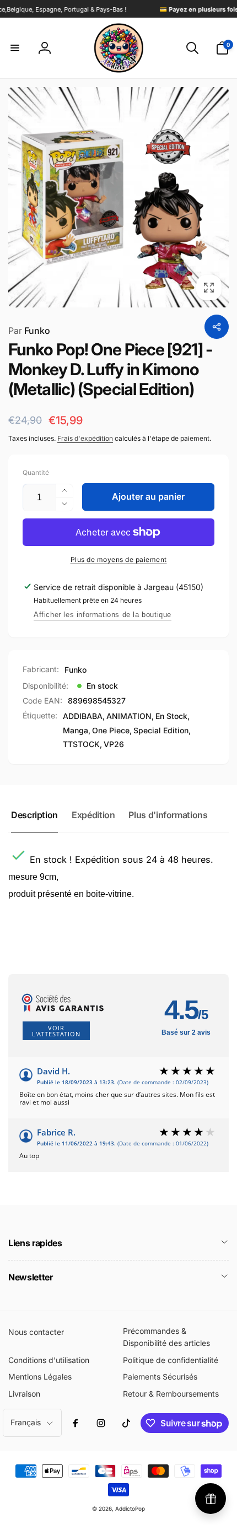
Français (25, 1422)
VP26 (114, 744)
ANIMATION (129, 716)
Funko (29, 330)
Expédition (93, 814)
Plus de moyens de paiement (119, 559)
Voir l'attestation (56, 1031)
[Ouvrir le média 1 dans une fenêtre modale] (118, 197)
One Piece (111, 730)
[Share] (216, 327)
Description (34, 814)
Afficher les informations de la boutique (102, 614)
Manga (75, 730)
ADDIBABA (83, 716)
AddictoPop (130, 1508)
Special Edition (160, 730)
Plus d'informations (167, 814)
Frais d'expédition (85, 438)
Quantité (36, 472)
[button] (15, 48)
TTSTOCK (81, 744)
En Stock (171, 716)
